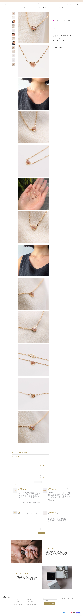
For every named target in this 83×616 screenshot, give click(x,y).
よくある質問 (29, 602)
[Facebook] (58, 48)
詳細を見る (54, 52)
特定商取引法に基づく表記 (18, 604)
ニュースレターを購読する (50, 603)
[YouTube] (70, 598)
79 (43, 528)
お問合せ (58, 7)
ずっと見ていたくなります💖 (52, 512)
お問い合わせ (16, 598)
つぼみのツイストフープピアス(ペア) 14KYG (54, 500)
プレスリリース (16, 601)
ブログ (63, 7)
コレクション (32, 7)
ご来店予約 (44, 7)
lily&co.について (51, 7)
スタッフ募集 (16, 599)
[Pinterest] (62, 48)
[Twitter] (60, 48)
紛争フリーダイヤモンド (16, 456)
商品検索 (5, 4)
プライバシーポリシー (17, 602)
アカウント (69, 4)
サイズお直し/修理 (30, 599)
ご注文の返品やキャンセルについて (32, 604)
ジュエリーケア (29, 598)
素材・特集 (26, 7)
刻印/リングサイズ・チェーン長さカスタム (19, 452)
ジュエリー (20, 7)
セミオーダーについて (30, 601)
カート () (77, 4)
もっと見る (41, 533)
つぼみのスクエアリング (22, 512)
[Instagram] (66, 598)
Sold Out (61, 23)
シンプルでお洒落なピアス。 (22, 489)
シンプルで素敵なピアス (52, 489)
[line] (72, 598)
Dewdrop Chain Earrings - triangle (52, 524)
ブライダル (38, 7)
